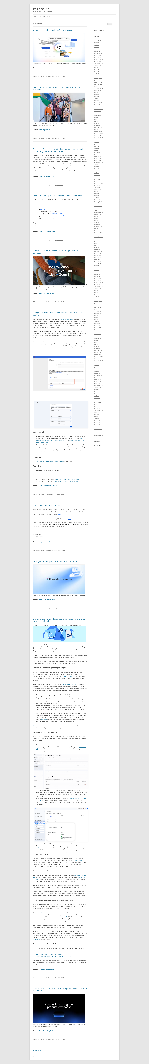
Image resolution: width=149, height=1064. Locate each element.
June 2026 (96, 45)
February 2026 (98, 53)
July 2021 (96, 166)
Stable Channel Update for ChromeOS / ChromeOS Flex (57, 195)
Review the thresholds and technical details (45, 726)
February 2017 (98, 276)
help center (36, 939)
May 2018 (96, 245)
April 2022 (96, 148)
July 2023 (96, 117)
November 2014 (98, 332)
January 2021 (97, 179)
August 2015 (97, 313)
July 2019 (96, 216)
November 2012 (98, 381)
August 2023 (97, 115)
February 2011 (98, 423)
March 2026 (97, 51)
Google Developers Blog (47, 176)
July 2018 (96, 241)
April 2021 (96, 173)
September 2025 (98, 63)
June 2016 (96, 292)
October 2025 (97, 61)
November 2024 (98, 84)
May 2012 (96, 394)
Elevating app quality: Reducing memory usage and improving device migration (59, 620)
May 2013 (96, 369)
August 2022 (97, 140)
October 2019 (97, 210)
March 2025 (97, 76)
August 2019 (97, 214)
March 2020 (97, 200)
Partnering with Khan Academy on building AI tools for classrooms (57, 88)
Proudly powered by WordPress (40, 1056)
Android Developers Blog (47, 969)
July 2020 (96, 191)
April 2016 (96, 297)
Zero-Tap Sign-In (40, 913)
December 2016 (98, 280)
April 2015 (96, 321)
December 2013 (98, 354)
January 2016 (97, 303)
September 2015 (98, 311)
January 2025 (97, 80)
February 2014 (98, 350)
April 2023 (96, 123)
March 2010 (97, 425)
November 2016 (98, 282)
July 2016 (96, 290)
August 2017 (97, 264)
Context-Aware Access (67, 319)
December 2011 (98, 404)
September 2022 (98, 138)
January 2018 (97, 253)
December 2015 (98, 305)
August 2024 (97, 90)
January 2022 (97, 154)
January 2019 (97, 228)
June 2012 (96, 392)
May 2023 (96, 121)
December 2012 (98, 379)
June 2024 (96, 94)
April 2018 (96, 247)
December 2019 (98, 206)
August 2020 (97, 189)
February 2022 (98, 152)
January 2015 (97, 328)
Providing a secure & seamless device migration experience (53, 956)
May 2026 (96, 47)
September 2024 (98, 88)
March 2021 (97, 175)
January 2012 (97, 402)
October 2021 (97, 160)
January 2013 (97, 377)
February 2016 (98, 301)
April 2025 (96, 74)
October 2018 (97, 235)
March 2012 (97, 398)
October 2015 (97, 309)
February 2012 (98, 400)
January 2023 (97, 129)
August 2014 (97, 338)
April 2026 (96, 49)
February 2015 (98, 325)
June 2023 (96, 119)
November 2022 (98, 133)
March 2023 (97, 125)
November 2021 (98, 158)
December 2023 (98, 107)
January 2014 (97, 352)
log (59, 514)
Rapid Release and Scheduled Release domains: (50, 461)
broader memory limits (69, 676)
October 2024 (97, 86)
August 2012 (97, 387)
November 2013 (98, 356)
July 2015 (96, 315)
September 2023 (98, 113)
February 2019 (98, 226)
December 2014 (98, 330)
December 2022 (98, 131)
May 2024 (96, 96)
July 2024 (96, 92)
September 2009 (98, 435)
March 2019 (97, 224)
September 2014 (98, 336)
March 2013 (97, 373)
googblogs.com (41, 8)
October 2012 (97, 383)
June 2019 (96, 218)
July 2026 (96, 43)
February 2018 (98, 251)
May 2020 (96, 195)
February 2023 (98, 127)
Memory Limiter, (77, 860)
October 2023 (97, 111)
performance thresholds (69, 684)
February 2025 (98, 78)
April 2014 (96, 346)
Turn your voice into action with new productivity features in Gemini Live (60, 989)
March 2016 (97, 299)
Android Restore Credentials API (58, 917)
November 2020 (98, 183)
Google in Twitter (45, 16)
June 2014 (96, 342)
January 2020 (97, 204)
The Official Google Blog (47, 293)
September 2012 (98, 385)
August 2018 (97, 239)
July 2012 (96, 389)
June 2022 (96, 144)
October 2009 (97, 433)
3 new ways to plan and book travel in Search (53, 29)
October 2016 (97, 284)
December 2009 (98, 429)
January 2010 (97, 427)
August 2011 (97, 412)
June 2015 (96, 317)
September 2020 (98, 187)
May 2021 (96, 171)
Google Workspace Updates (48, 485)
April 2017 (96, 272)
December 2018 (98, 231)
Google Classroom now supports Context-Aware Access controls (57, 313)
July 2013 (96, 365)
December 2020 (98, 181)
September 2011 (98, 410)
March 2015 (97, 323)
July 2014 (96, 340)
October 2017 (97, 259)
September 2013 (98, 361)
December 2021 (98, 156)
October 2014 (97, 334)
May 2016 (96, 295)
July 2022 (96, 142)
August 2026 (97, 41)
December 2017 (98, 255)
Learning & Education (46, 130)
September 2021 (98, 162)
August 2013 (97, 363)
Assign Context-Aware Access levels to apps (67, 479)
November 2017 (98, 257)
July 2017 (96, 266)
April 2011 (96, 418)
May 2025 (96, 72)
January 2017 (97, 278)
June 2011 (96, 416)
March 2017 (97, 274)
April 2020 (96, 197)
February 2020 (98, 202)
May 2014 (96, 344)
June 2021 (96, 169)
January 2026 (97, 55)
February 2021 (98, 177)
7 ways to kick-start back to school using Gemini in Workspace (55, 251)
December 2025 (98, 57)
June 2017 (96, 268)
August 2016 (97, 288)
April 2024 (96, 98)
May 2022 (96, 146)
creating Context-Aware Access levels (55, 440)
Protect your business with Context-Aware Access (69, 481)
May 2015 (96, 319)
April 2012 (96, 396)
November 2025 (98, 59)
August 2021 (97, 164)
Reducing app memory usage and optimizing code (50, 954)
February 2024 (98, 102)
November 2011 (98, 406)
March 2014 (97, 348)
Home (34, 16)
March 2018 (97, 249)
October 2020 (97, 185)
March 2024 (97, 100)
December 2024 (98, 82)
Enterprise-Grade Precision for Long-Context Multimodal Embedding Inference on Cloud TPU (58, 150)
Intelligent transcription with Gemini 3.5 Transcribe (55, 561)
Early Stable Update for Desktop (47, 505)
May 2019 (96, 220)
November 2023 (98, 109)
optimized (44, 719)
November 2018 (98, 233)
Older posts (37, 1050)
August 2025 (97, 65)
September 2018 (98, 237)
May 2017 (96, 270)
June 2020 (96, 193)
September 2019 (98, 212)
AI (39, 68)
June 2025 (96, 69)
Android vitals (58, 852)
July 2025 (96, 67)
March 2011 (97, 420)
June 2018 (96, 243)
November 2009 (98, 431)
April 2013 (96, 371)
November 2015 (98, 307)
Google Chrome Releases (47, 231)
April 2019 (96, 222)
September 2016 (98, 286)
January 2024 (97, 105)
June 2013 (96, 367)
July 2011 (96, 414)
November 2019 (98, 208)
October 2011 (97, 408)
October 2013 (97, 359)
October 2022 (97, 136)
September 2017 (98, 261)
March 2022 (97, 150)
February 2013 (98, 375)
